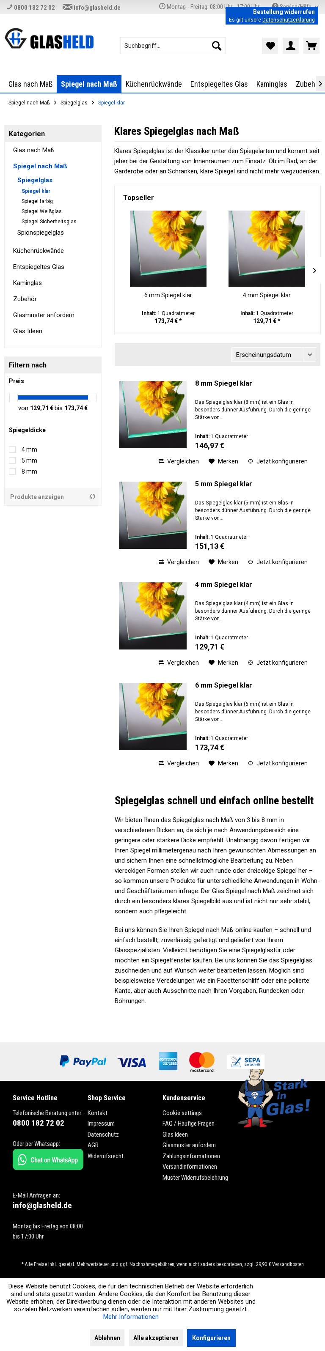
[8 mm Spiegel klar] (153, 414)
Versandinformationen (189, 1166)
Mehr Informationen (131, 1317)
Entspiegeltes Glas (38, 267)
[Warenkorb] (311, 45)
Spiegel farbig (37, 201)
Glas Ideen (27, 331)
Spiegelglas (34, 180)
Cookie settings (182, 1113)
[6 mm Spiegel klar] (168, 249)
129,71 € (42, 408)
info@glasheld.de (96, 7)
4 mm (29, 449)
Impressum (101, 1123)
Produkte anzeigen (37, 496)
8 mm (29, 471)
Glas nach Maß (34, 150)
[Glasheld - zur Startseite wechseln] (49, 40)
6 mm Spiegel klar (168, 295)
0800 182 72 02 (34, 7)
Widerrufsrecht (106, 1156)
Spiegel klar (36, 191)
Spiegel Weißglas (42, 211)
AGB (93, 1145)
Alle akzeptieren (156, 1338)
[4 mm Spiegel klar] (267, 249)
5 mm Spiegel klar (223, 484)
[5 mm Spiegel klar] (153, 515)
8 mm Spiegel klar (223, 383)
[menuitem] (173, 45)
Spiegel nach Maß (40, 166)
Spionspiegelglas (40, 232)
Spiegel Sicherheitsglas (49, 222)
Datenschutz (103, 1134)
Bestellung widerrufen (284, 11)
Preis (16, 381)
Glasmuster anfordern (43, 315)
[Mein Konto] (290, 45)
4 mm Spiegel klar (267, 295)
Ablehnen (107, 1338)
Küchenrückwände (38, 251)
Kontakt (97, 1113)
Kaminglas (27, 283)
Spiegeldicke (27, 430)
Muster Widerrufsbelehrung (195, 1177)
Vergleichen (182, 461)
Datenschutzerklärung (288, 20)
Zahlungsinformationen (191, 1156)
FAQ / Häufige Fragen (188, 1123)
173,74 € (76, 408)
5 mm (29, 460)
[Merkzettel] (270, 45)
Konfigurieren (211, 1338)
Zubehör (25, 299)
